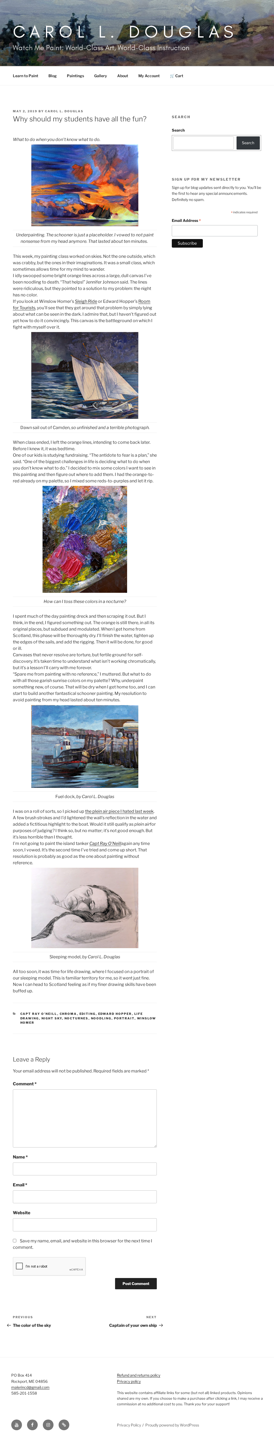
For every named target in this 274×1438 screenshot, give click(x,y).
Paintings (75, 75)
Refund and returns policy (138, 1375)
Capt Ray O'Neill (38, 1014)
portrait (124, 1018)
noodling (101, 1018)
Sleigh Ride (86, 301)
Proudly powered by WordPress (172, 1425)
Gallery (100, 75)
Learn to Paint (25, 75)
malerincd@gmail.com (30, 1387)
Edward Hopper (115, 1014)
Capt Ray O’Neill (105, 843)
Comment (25, 1083)
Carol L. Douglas (125, 31)
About (122, 75)
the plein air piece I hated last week (119, 811)
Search (178, 130)
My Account (149, 75)
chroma (68, 1014)
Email (20, 1184)
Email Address (186, 221)
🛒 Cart (176, 75)
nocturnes (76, 1018)
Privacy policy (129, 1381)
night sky (51, 1018)
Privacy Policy (129, 1425)
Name (20, 1157)
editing (87, 1014)
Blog (52, 75)
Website (21, 1212)
